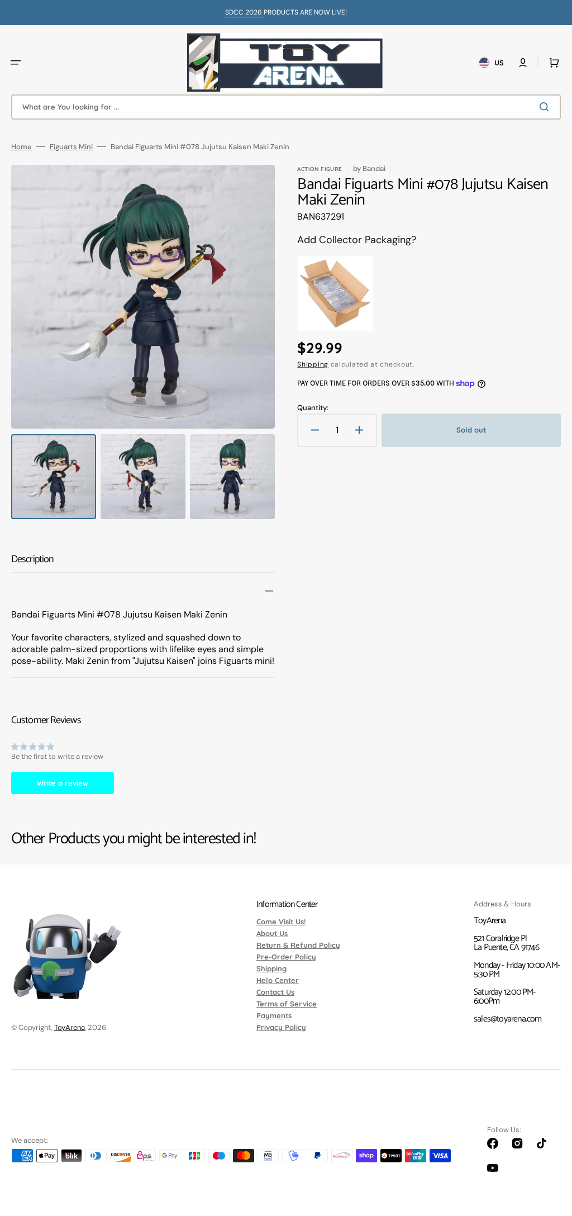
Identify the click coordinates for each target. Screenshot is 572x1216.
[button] (15, 62)
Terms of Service (286, 1003)
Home (21, 146)
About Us (272, 933)
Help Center (277, 980)
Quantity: (312, 407)
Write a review (62, 782)
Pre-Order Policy (286, 956)
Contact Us (275, 991)
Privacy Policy (281, 1027)
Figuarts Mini (71, 146)
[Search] (546, 106)
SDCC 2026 (244, 12)
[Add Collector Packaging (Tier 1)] (335, 294)
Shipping (312, 364)
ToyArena (69, 1027)
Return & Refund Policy (298, 944)
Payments (274, 1015)
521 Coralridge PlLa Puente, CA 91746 (506, 943)
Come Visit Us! (281, 922)
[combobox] (286, 107)
